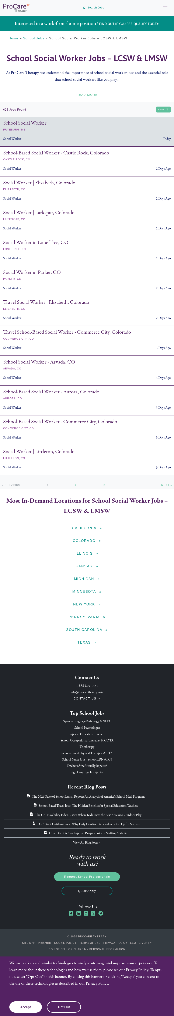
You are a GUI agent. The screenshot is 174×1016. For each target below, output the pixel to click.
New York (84, 604)
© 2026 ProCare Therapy (87, 936)
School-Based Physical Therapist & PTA (87, 753)
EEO (133, 942)
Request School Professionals (87, 876)
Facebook (71, 913)
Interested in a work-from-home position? (87, 23)
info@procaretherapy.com (87, 692)
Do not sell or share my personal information (87, 949)
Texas (84, 642)
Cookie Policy (65, 942)
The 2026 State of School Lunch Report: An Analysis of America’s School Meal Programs (88, 796)
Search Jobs (96, 7)
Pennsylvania (85, 617)
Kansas (85, 566)
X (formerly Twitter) (93, 914)
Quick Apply (87, 890)
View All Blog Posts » (87, 842)
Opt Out (64, 1007)
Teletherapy (87, 747)
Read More (86, 94)
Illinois (85, 553)
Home (13, 38)
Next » (166, 485)
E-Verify (145, 942)
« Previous (11, 485)
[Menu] (162, 7)
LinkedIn (78, 913)
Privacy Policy (115, 942)
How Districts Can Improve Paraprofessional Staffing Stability (88, 833)
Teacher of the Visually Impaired (87, 766)
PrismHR (44, 942)
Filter (161, 109)
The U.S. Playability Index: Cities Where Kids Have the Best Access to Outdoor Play (88, 815)
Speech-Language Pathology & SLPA (87, 721)
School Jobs (34, 38)
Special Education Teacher (87, 734)
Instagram (86, 913)
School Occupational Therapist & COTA (87, 740)
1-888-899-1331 (87, 686)
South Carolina (85, 630)
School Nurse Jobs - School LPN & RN (87, 759)
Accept (25, 1007)
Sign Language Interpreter (87, 772)
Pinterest (100, 913)
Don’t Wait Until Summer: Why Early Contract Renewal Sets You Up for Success (88, 824)
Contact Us (85, 698)
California (85, 528)
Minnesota (84, 591)
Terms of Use (90, 942)
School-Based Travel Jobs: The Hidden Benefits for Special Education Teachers (88, 806)
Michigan (84, 579)
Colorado (85, 541)
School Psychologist (87, 728)
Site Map (28, 942)
